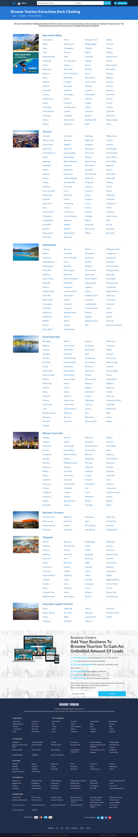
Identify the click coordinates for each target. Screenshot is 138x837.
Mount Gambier (49, 375)
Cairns (108, 308)
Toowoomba (90, 253)
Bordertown (111, 409)
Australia (74, 721)
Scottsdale (68, 554)
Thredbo (88, 48)
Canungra (68, 308)
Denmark (110, 484)
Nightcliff (67, 517)
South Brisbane (49, 262)
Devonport (89, 584)
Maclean (46, 82)
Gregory (88, 475)
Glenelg (46, 400)
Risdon (45, 563)
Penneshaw (68, 366)
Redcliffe (67, 266)
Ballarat (88, 233)
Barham (46, 124)
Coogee (67, 492)
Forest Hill (68, 186)
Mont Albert (90, 165)
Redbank (88, 266)
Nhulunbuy (89, 517)
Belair (108, 413)
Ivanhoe (46, 178)
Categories (22, 16)
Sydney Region (114, 742)
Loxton (66, 388)
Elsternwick (47, 195)
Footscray (89, 186)
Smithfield (68, 354)
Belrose (46, 120)
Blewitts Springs (49, 413)
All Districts (16, 781)
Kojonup (67, 467)
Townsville (68, 253)
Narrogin (46, 459)
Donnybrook (90, 484)
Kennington (111, 174)
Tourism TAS (16, 797)
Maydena (110, 567)
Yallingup (46, 437)
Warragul (67, 140)
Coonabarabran (70, 107)
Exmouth (88, 480)
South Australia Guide (58, 805)
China (81, 828)
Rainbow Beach (112, 266)
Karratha (109, 467)
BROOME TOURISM (69, 704)
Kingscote (110, 388)
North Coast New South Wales (19, 746)
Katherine (68, 521)
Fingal (66, 579)
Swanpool (89, 144)
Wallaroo (46, 345)
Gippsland (93, 752)
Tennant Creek (48, 517)
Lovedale (67, 82)
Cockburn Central (113, 492)
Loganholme (111, 287)
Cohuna (67, 207)
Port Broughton (70, 362)
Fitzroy (109, 186)
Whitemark (110, 542)
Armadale (89, 505)
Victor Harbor (69, 345)
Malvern (109, 170)
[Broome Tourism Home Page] (115, 3)
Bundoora (68, 220)
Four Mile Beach (76, 788)
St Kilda (14, 786)
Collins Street (36, 786)
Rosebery (110, 558)
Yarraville (46, 136)
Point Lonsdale (69, 153)
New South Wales (37, 742)
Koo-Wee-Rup (90, 174)
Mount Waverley (70, 161)
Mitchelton (68, 283)
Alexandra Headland (114, 325)
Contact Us (35, 721)
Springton (46, 354)
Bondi (111, 783)
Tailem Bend (68, 350)
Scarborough (69, 446)
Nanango (88, 613)
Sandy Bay (89, 554)
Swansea (46, 550)
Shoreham (68, 149)
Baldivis (109, 501)
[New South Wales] (26, 42)
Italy (53, 724)
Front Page (35, 726)
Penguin (67, 567)
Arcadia (67, 325)
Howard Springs (49, 525)
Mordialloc (47, 165)
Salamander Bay (49, 56)
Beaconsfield (48, 233)
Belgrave (67, 229)
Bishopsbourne (49, 596)
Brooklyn (88, 115)
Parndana (89, 366)
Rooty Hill (89, 56)
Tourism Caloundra (57, 800)
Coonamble (47, 107)
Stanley (88, 550)
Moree (87, 73)
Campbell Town (49, 592)
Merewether (90, 78)
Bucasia (109, 312)
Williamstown (111, 136)
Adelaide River (112, 529)
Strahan (67, 550)
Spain (91, 724)
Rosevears (89, 558)
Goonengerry (69, 94)
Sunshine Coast (114, 745)
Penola (45, 366)
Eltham (109, 191)
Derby (45, 588)
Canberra (88, 621)
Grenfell (88, 90)
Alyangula (68, 529)
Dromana (88, 199)
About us (34, 724)
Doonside (67, 103)
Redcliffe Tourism (76, 797)
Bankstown (68, 124)
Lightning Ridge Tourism (20, 800)
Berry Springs (90, 525)
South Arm (110, 550)
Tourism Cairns (114, 800)
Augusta (67, 505)
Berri (87, 413)
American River (91, 421)
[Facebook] (106, 817)
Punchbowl (47, 61)
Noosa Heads (48, 279)
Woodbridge (90, 542)
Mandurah (110, 463)
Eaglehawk (110, 195)
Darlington (68, 488)
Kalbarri (46, 471)
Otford (45, 65)
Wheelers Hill (48, 140)
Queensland (74, 742)
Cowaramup (111, 488)
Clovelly (67, 111)
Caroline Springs (70, 216)
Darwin (67, 525)
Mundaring (89, 459)
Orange (67, 65)
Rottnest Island (91, 446)
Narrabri (88, 69)
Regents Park (111, 56)
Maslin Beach (111, 379)
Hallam (45, 182)
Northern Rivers (56, 745)
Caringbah (68, 115)
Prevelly (46, 450)
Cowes (87, 203)
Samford (88, 262)
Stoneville (89, 442)
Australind (47, 505)
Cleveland (110, 304)
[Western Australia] (26, 440)
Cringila (88, 103)
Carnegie (88, 216)
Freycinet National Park (116, 788)
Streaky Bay (89, 350)
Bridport (88, 592)
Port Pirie (46, 358)
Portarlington (111, 149)
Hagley (109, 575)
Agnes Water (48, 329)
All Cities (15, 764)
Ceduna (88, 409)
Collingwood (111, 203)
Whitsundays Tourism (97, 802)
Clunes (109, 207)
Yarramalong (48, 40)
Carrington (47, 115)
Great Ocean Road (57, 755)
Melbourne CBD (37, 781)
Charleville (47, 308)
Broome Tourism (56, 797)
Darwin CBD (55, 783)
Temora (109, 48)
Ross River (110, 262)
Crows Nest (111, 300)
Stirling (109, 350)
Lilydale (67, 571)
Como (87, 492)
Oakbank (109, 366)
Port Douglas (69, 270)
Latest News (17, 729)
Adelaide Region (17, 755)
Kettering (68, 575)
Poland (73, 729)
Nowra (87, 65)
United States (94, 721)
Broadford (47, 224)
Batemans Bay (111, 120)
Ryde (66, 56)
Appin (87, 124)
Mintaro (46, 379)
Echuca (109, 99)
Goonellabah (90, 94)
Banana (45, 325)
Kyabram (46, 174)
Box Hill (109, 224)
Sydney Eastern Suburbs (78, 781)
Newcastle (47, 69)
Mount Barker (69, 375)
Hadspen (46, 579)
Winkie (66, 341)
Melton (45, 170)
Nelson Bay (68, 69)
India (110, 726)
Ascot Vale (47, 237)
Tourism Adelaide (114, 802)
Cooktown (68, 304)
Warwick (67, 437)
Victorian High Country (97, 750)
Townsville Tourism (96, 797)
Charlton (88, 212)
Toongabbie (68, 48)
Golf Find (34, 810)
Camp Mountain (91, 308)
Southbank (93, 781)
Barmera (67, 417)
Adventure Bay (112, 596)
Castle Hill (110, 111)
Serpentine (47, 446)
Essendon (89, 191)
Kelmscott (89, 467)
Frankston (47, 186)
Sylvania (67, 52)
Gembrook (89, 182)
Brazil (91, 726)
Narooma (46, 73)
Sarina (66, 262)
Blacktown (110, 115)
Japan (53, 731)
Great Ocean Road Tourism (76, 801)
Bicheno (88, 596)
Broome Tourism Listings (108, 835)
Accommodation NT (77, 805)
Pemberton (47, 454)
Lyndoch (46, 388)
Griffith (109, 617)
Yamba (66, 40)
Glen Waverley (69, 182)
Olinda (45, 157)
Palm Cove (68, 274)
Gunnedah (47, 90)
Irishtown (89, 471)
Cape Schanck (111, 216)
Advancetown (69, 329)
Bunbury (67, 496)
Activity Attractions (35, 16)
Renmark (109, 354)
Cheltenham (68, 212)
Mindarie (46, 463)
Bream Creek (111, 592)
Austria (111, 729)
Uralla (45, 48)
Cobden (88, 207)
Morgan (88, 375)
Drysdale (46, 199)
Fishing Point (48, 99)
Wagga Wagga (90, 44)
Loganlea (88, 287)
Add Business (122, 3)
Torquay (109, 140)
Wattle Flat (110, 341)
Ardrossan (68, 421)
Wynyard (67, 542)
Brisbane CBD (75, 783)
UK (57, 828)
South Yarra (47, 149)
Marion (67, 383)
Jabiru (87, 521)
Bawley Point (69, 120)
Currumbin (89, 300)
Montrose (68, 165)
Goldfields (35, 755)
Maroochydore (112, 283)
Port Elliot (46, 362)
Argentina (112, 731)
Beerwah (109, 321)
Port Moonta (90, 358)
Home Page (16, 721)
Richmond (68, 563)
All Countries (56, 721)
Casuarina (89, 111)
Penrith (109, 61)
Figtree (67, 99)
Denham (46, 488)
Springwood (111, 258)
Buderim (88, 312)
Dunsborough (69, 484)
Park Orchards (112, 153)
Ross (66, 558)
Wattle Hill (68, 608)
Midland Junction (70, 463)
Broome (109, 496)
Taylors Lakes (48, 144)
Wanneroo (89, 437)
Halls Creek (68, 475)
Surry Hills (93, 788)
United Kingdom (76, 726)
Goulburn (110, 90)
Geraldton (47, 480)
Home (14, 16)
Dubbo (45, 103)
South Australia (75, 745)
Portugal (92, 729)
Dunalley (46, 584)
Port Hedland (69, 450)
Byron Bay (15, 769)
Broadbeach (47, 317)
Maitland (109, 78)
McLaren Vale (69, 379)
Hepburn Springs (70, 178)
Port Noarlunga (70, 358)
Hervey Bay (68, 295)
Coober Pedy (69, 404)
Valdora (46, 253)
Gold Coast (110, 295)
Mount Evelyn (90, 161)
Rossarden (47, 558)
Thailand (92, 731)
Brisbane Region (17, 750)
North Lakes (90, 274)
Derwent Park (111, 584)
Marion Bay (47, 383)
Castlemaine (47, 216)
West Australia (36, 745)
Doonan (67, 300)
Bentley (88, 501)
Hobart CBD (94, 783)
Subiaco (67, 442)
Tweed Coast (113, 752)
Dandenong (68, 203)
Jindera (45, 617)
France (73, 724)
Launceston (111, 571)
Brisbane (67, 317)
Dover (66, 584)
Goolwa (88, 396)
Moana (109, 375)
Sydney (88, 52)
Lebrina (88, 571)
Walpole (109, 437)
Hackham (67, 396)
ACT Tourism (36, 797)
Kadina (66, 392)
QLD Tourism (113, 807)
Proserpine (47, 270)
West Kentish (69, 546)
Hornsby (109, 86)
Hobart (88, 575)
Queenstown (111, 563)
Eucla (108, 480)
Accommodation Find (38, 805)
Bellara (66, 321)
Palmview (46, 274)
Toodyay (46, 442)
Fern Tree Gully (49, 191)
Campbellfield (48, 220)
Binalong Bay (69, 596)
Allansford (68, 237)
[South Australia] (26, 344)
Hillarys (45, 475)
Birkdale (46, 321)
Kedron (88, 291)
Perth (108, 450)
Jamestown (89, 392)
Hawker (109, 392)
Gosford (46, 94)
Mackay (46, 287)
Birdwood (68, 413)
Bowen (109, 317)
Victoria (53, 742)
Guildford (67, 90)
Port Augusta (90, 362)
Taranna (109, 546)
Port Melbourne (49, 153)
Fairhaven (47, 621)
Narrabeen (110, 69)
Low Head (47, 571)
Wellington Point (113, 249)
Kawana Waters (112, 291)
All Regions (15, 742)
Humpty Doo (111, 521)
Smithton (46, 554)
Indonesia (74, 731)
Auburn (109, 417)
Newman (88, 454)
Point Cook (89, 153)
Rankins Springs (49, 613)
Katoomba (68, 86)
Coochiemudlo (90, 304)
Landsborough (48, 291)
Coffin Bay (110, 404)
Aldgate (109, 421)
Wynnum (67, 249)
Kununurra (47, 467)
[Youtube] (110, 817)
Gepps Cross (69, 400)
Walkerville (89, 140)
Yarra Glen (68, 136)
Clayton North (48, 212)
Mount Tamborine (71, 279)
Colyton (88, 107)
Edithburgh (89, 400)
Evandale (88, 579)
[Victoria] (26, 138)
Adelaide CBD (16, 783)
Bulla (108, 220)
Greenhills (110, 475)
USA (61, 828)
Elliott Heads (48, 300)
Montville (46, 283)
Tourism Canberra (18, 810)
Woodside (47, 341)
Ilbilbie (66, 617)
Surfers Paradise (70, 258)
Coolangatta (47, 304)
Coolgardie (47, 492)
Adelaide (46, 425)
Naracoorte (89, 371)
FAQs (14, 731)
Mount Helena (112, 459)
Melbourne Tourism (115, 797)
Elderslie (88, 99)
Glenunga (110, 396)
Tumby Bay (89, 345)
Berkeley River (69, 501)
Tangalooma (111, 253)
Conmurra (89, 404)
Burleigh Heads (70, 312)
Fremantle (68, 480)
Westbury (47, 546)
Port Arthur (47, 567)
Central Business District (117, 781)
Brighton (67, 224)
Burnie (66, 592)
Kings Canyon (48, 521)
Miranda (109, 73)
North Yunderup (70, 454)
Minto (45, 78)
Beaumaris (110, 229)
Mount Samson (91, 279)
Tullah (87, 546)
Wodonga (89, 136)
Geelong (109, 182)
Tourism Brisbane (95, 800)
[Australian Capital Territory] (26, 611)
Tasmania (112, 747)
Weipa (45, 608)
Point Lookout (90, 270)
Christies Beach (70, 409)
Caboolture (47, 312)
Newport (88, 157)
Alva (86, 325)
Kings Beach (55, 786)
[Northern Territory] (26, 519)
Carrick (109, 588)
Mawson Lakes (91, 379)
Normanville (47, 371)
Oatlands (88, 567)
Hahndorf (46, 396)
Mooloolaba (111, 279)
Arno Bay (46, 421)
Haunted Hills (90, 617)
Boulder (46, 501)
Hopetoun (110, 471)
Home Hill (46, 295)
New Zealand (113, 721)
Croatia (54, 726)
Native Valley (69, 371)
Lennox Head (90, 82)
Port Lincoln (111, 358)
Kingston (88, 388)
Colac (45, 207)
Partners (15, 726)
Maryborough (90, 283)
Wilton (45, 44)
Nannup (67, 459)
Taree (45, 52)
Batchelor (46, 529)
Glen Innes (110, 94)
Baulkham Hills (90, 120)
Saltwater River (112, 554)
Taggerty (67, 144)
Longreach (68, 287)
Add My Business (18, 724)
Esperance (47, 484)
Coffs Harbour (48, 111)
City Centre (113, 786)
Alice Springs (90, 529)
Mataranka (110, 517)
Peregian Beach (112, 270)
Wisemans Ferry (91, 40)
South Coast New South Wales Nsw (97, 746)
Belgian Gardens (91, 321)
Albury (108, 124)
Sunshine (109, 144)
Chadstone (110, 212)
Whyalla (88, 341)
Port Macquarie (70, 61)
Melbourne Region (96, 742)
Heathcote (89, 178)
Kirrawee (110, 82)
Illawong (88, 86)
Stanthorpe (89, 258)
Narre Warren (111, 157)
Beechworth (90, 229)
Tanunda (46, 350)
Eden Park (68, 195)
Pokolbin (88, 61)
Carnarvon (47, 496)
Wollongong (113, 766)
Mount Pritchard (70, 73)
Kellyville (46, 86)
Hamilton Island (91, 295)
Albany (109, 505)
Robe (87, 354)
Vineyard (109, 44)
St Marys (109, 52)
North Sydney (111, 65)
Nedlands (110, 454)
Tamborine (47, 258)
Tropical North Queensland (75, 751)
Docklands (110, 199)
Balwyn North (69, 233)
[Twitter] (102, 817)
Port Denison (90, 450)
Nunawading (69, 157)
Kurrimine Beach (70, 291)
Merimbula (68, 78)
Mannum (88, 383)
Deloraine (68, 588)
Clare (45, 409)
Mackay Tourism (37, 800)
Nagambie (47, 161)
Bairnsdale (110, 233)
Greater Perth (36, 750)
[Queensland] (26, 252)
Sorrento (109, 442)
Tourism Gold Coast (18, 805)
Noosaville (110, 274)
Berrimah (110, 525)
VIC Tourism (113, 805)
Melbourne (68, 170)
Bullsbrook (89, 496)
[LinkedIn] (98, 817)
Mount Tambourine (18, 771)
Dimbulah (67, 621)
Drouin (66, 199)
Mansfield (89, 170)
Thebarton (110, 345)
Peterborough (111, 362)
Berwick (46, 229)
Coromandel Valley (113, 400)
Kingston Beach (49, 575)
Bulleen (88, 220)
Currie (87, 588)
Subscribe (35, 729)
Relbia (87, 563)
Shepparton (89, 149)
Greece (54, 729)
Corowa (109, 103)
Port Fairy (68, 613)
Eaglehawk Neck (112, 579)
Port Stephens (55, 750)
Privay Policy (36, 731)
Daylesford (47, 203)
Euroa (66, 191)
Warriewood (69, 44)
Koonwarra (68, 174)
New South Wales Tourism (95, 806)
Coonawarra (47, 404)
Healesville (110, 178)
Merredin (89, 463)
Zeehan (46, 542)
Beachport (47, 417)
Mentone (110, 165)
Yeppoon (46, 249)
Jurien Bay (68, 471)
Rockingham (111, 446)
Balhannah (89, 417)
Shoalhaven (113, 750)
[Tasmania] (26, 544)
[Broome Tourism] (22, 3)
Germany (112, 724)
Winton (88, 249)
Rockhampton (48, 266)
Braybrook (89, 224)
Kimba (45, 392)
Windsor (109, 40)
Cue (86, 488)
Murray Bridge (112, 371)
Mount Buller (111, 161)
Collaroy (109, 107)
